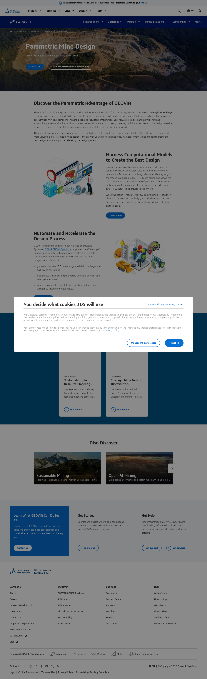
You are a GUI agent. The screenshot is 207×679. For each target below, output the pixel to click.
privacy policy (112, 330)
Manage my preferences (143, 343)
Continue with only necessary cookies (164, 304)
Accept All (174, 343)
